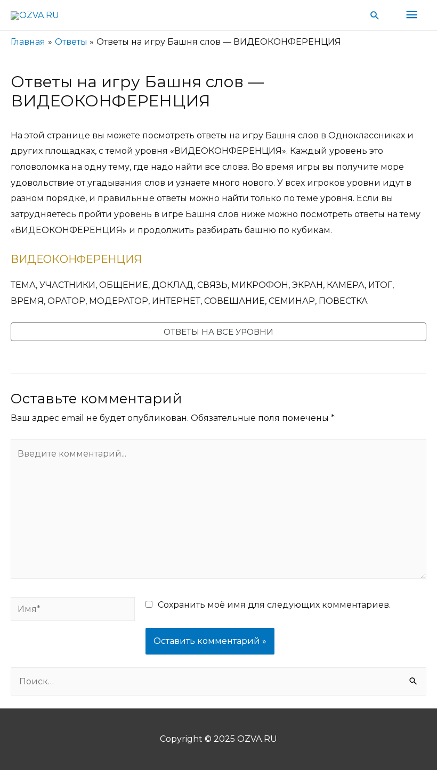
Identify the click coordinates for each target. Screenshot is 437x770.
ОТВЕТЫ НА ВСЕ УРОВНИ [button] (218, 332)
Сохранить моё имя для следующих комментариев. (274, 605)
